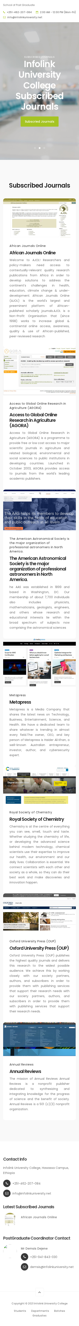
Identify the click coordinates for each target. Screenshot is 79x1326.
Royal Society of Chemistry (36, 819)
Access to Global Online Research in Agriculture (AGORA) (33, 420)
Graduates (39, 1315)
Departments (40, 1311)
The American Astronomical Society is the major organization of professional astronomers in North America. (37, 569)
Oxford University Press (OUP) (39, 948)
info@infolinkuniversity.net (24, 17)
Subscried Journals (39, 121)
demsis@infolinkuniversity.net (52, 1267)
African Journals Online (32, 253)
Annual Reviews (25, 1071)
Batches (59, 1311)
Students (20, 1311)
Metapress (20, 702)
